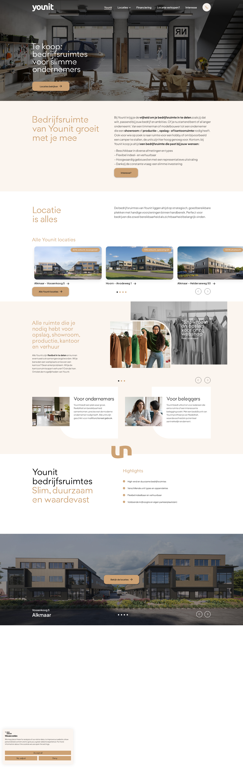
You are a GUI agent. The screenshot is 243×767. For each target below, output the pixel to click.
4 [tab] (126, 292)
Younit (108, 7)
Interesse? (126, 172)
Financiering (143, 7)
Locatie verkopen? (168, 7)
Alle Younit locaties (48, 291)
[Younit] (43, 7)
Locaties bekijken (49, 86)
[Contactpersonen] (206, 7)
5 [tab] (128, 615)
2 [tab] (120, 292)
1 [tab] (118, 292)
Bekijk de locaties (120, 579)
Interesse (191, 7)
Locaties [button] (123, 7)
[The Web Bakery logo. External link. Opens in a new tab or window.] (8, 733)
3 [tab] (123, 292)
